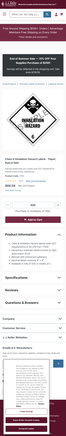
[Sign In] (56, 14)
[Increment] (58, 205)
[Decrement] (8, 205)
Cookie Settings (26, 411)
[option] (33, 120)
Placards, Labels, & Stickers (32, 84)
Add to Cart (35, 219)
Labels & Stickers (56, 84)
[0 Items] (61, 14)
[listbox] (33, 120)
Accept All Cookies (26, 429)
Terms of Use (49, 421)
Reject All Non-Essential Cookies (26, 420)
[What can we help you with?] (47, 14)
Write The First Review (36, 181)
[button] (33, 32)
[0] (61, 14)
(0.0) (21, 181)
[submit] (58, 364)
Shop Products (9, 84)
